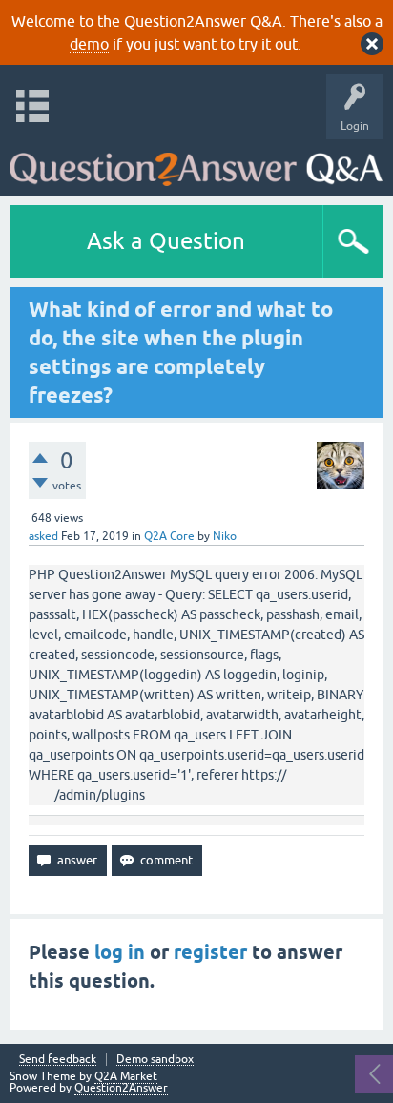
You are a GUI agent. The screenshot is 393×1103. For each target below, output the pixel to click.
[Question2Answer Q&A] (196, 162)
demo (89, 43)
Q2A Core (169, 536)
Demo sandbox (155, 1059)
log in (119, 952)
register (210, 952)
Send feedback (57, 1059)
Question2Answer (121, 1087)
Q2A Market (125, 1076)
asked (43, 536)
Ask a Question (166, 241)
